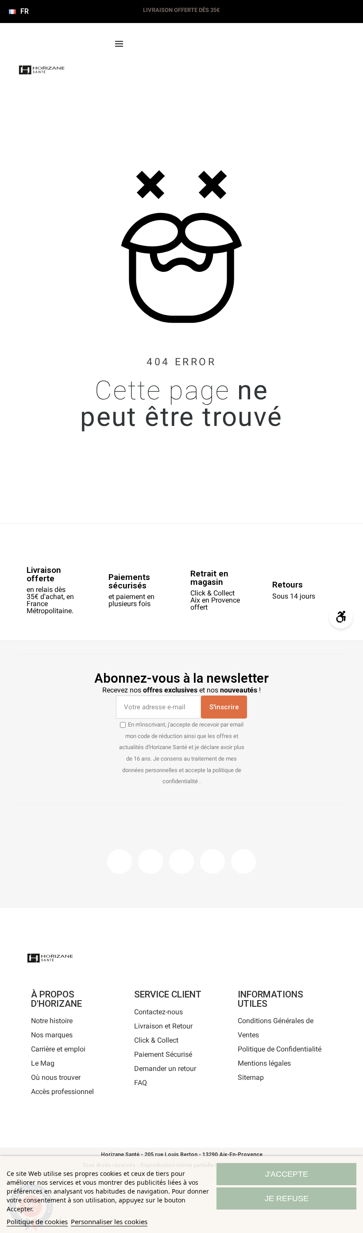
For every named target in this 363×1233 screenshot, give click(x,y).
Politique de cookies (37, 1221)
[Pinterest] (181, 861)
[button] (135, 72)
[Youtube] (212, 861)
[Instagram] (150, 861)
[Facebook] (119, 861)
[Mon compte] (163, 72)
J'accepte (286, 1174)
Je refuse (287, 1198)
